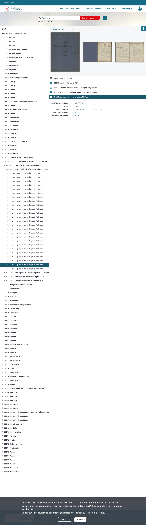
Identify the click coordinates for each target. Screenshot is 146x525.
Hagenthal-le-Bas (88, 109)
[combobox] (90, 18)
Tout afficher (58, 29)
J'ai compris (80, 519)
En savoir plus (65, 519)
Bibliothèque (127, 9)
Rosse (77, 115)
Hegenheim (100, 109)
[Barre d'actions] (143, 28)
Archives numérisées (93, 9)
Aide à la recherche (46, 22)
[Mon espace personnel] (140, 8)
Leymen (78, 109)
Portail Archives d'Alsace (70, 9)
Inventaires (111, 9)
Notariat (78, 112)
